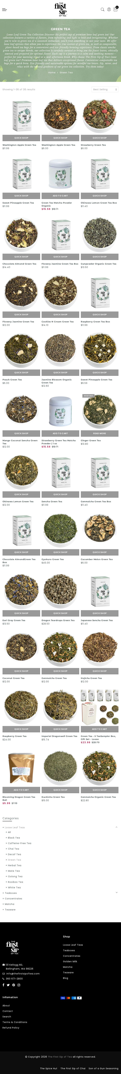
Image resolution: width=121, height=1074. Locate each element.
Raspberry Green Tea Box (95, 321)
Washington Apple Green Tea (19, 145)
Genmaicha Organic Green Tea (98, 797)
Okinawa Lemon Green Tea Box (99, 202)
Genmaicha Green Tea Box (96, 501)
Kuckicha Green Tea (53, 797)
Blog (65, 978)
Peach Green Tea (12, 379)
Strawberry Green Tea (93, 145)
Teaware (10, 909)
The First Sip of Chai (73, 1068)
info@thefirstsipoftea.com (23, 973)
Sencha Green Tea (52, 501)
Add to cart (60, 195)
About (6, 1005)
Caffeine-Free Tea (19, 843)
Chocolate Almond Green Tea (19, 263)
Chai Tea (13, 848)
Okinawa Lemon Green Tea (18, 501)
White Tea (14, 887)
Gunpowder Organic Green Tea (98, 263)
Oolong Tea (15, 876)
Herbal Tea (14, 865)
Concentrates (13, 898)
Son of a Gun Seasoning (103, 1068)
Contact (8, 1011)
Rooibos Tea (15, 882)
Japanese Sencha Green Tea (97, 620)
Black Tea (14, 837)
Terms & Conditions (15, 1022)
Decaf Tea (14, 854)
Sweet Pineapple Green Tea (18, 202)
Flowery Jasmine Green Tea (18, 321)
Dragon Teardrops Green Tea (58, 620)
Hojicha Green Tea (91, 678)
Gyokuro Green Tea (53, 559)
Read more (99, 433)
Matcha (9, 904)
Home (52, 72)
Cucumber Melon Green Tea (97, 559)
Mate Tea (14, 871)
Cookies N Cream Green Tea (58, 321)
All (9, 832)
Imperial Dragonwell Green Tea (59, 736)
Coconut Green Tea (14, 678)
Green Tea (14, 859)
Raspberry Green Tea (15, 736)
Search (7, 1016)
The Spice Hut (48, 1068)
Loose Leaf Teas (15, 827)
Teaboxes (11, 893)
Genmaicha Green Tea (54, 678)
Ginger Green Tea (91, 440)
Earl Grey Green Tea (14, 620)
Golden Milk (70, 961)
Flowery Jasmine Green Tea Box (60, 263)
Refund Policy (11, 1027)
